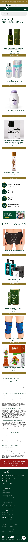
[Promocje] (14, 215)
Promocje (11, 529)
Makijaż (11, 522)
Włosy (3, 522)
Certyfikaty (5, 512)
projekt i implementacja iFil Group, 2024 (12, 539)
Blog (3, 531)
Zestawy (4, 529)
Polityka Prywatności (7, 502)
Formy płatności (6, 493)
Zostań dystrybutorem (8, 514)
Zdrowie (4, 524)
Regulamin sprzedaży (7, 507)
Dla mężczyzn (13, 524)
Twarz (3, 519)
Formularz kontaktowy (8, 497)
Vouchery (11, 531)
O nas (3, 490)
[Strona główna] (5, 8)
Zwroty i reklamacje (7, 495)
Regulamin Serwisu (7, 504)
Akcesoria (11, 526)
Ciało (10, 519)
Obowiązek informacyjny (8, 505)
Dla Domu (4, 526)
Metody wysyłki (6, 492)
